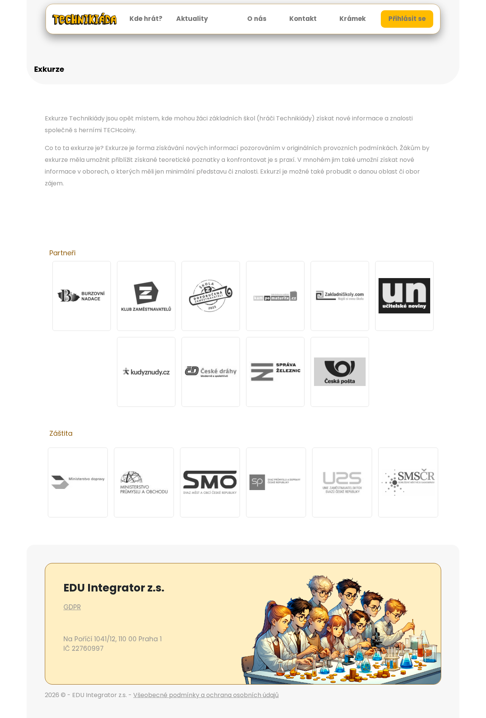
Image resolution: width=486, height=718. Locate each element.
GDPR (72, 607)
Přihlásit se (407, 18)
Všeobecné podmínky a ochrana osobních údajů (206, 695)
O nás (257, 18)
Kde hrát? (146, 18)
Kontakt (303, 18)
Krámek (352, 18)
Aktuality (192, 18)
